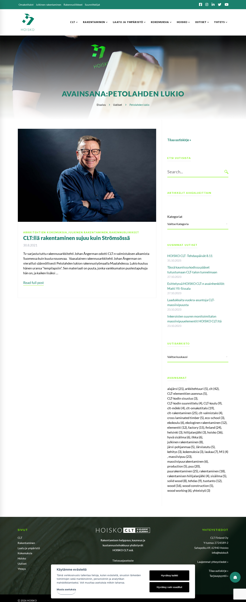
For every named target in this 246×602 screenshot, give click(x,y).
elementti (177, 427)
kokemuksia (193, 452)
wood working (179, 490)
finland (213, 427)
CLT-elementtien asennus (187, 393)
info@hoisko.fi (220, 552)
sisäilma (218, 476)
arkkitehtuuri (196, 389)
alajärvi (175, 389)
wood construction (197, 486)
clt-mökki (176, 408)
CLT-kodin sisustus (182, 398)
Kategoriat (174, 217)
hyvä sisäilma (178, 437)
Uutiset (117, 104)
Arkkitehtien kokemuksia (45, 232)
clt (214, 389)
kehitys (174, 452)
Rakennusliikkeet (124, 232)
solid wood (177, 481)
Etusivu (101, 104)
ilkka (196, 437)
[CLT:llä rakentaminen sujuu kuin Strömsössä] (87, 131)
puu (194, 466)
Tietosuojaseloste (123, 560)
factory (196, 427)
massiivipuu (180, 457)
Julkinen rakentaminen (88, 232)
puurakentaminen (182, 471)
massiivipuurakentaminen (187, 461)
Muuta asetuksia (66, 589)
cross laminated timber (185, 418)
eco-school (214, 418)
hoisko (214, 432)
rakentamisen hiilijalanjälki (188, 476)
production (177, 466)
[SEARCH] (226, 172)
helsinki (174, 432)
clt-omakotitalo (200, 408)
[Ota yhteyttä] (235, 577)
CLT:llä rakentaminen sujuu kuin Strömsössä (76, 238)
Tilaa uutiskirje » (218, 570)
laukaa (211, 452)
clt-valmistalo (210, 413)
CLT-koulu (212, 403)
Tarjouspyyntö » (219, 575)
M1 (223, 452)
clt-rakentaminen (182, 413)
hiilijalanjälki (195, 432)
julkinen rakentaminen (185, 442)
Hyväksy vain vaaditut (169, 587)
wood (174, 486)
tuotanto (212, 481)
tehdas (195, 481)
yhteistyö (201, 490)
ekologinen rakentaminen (206, 423)
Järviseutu (205, 447)
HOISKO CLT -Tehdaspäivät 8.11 (190, 256)
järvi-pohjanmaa (180, 447)
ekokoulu (175, 423)
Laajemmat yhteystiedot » (212, 561)
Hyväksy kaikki (169, 575)
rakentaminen (212, 471)
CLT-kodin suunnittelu (184, 403)
